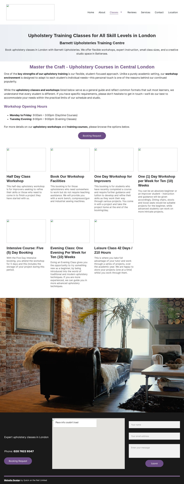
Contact (159, 12)
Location (173, 12)
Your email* (134, 431)
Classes (114, 12)
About (102, 12)
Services (145, 12)
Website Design (12, 480)
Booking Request (92, 135)
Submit (154, 463)
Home (91, 12)
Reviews (132, 12)
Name (131, 419)
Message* (133, 442)
